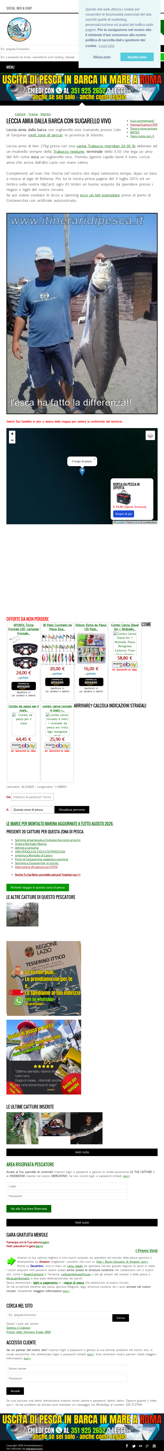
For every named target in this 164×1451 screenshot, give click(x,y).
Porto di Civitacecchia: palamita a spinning (41, 859)
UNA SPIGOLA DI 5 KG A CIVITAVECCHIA (40, 851)
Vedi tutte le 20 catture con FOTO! (36, 867)
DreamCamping (34, 1274)
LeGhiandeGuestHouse (76, 1274)
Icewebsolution (34, 1448)
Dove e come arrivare (143, 128)
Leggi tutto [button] (106, 46)
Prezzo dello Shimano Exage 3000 (28, 1332)
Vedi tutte (82, 1152)
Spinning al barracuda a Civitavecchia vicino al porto (48, 840)
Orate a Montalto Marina (31, 844)
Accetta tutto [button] (136, 57)
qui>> (126, 1176)
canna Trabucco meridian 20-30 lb (105, 145)
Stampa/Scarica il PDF (144, 125)
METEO (134, 132)
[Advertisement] (82, 569)
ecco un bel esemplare (100, 195)
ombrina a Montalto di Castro (34, 855)
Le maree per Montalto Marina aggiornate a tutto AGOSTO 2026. (59, 823)
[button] (82, 471)
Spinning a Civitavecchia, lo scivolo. (37, 863)
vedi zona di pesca (45, 135)
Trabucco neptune (68, 151)
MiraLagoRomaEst (18, 1278)
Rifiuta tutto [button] (102, 57)
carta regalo (75, 1266)
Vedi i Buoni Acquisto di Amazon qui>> (122, 1262)
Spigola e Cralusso (18, 1328)
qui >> (39, 1246)
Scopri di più (123, 514)
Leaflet (120, 522)
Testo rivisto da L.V (142, 136)
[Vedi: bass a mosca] (22, 915)
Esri (137, 522)
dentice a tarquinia (27, 848)
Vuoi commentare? (142, 121)
